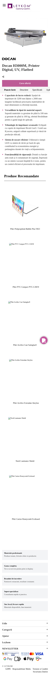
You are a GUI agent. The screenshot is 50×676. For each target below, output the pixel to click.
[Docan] (9, 59)
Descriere (24, 90)
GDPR (8, 669)
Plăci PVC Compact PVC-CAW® (26, 287)
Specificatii (37, 90)
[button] (44, 340)
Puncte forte (10, 90)
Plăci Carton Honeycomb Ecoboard (26, 519)
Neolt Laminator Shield (25, 461)
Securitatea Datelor (40, 672)
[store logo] (19, 7)
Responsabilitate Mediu (21, 669)
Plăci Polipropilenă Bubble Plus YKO (25, 229)
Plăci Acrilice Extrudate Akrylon (26, 403)
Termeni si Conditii (40, 669)
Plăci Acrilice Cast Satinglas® (25, 345)
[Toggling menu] (4, 5)
